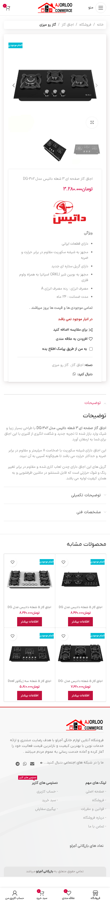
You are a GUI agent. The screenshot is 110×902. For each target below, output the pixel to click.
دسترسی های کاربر (38, 782)
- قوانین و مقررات (93, 809)
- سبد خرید (50, 800)
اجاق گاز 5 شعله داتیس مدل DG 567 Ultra (29, 609)
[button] (96, 85)
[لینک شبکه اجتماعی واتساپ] (74, 374)
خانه (100, 24)
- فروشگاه (99, 800)
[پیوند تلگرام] (17, 764)
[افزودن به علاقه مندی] (63, 562)
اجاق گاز (68, 24)
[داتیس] (70, 212)
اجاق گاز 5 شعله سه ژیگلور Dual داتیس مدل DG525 (29, 683)
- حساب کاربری (47, 791)
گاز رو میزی (48, 24)
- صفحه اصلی (96, 791)
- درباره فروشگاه (94, 817)
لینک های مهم (95, 783)
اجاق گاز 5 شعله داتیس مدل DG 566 (80, 609)
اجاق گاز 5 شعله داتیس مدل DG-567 (80, 683)
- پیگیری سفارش (46, 809)
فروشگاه (85, 24)
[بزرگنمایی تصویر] (92, 122)
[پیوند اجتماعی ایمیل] (32, 764)
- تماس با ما (97, 826)
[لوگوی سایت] (55, 7)
